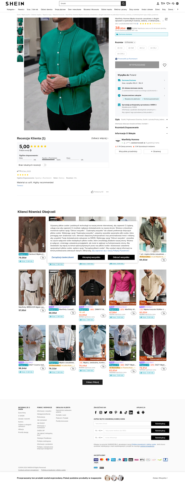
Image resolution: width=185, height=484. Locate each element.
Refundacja (41, 417)
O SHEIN (21, 416)
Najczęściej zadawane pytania (63, 411)
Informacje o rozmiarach (41, 427)
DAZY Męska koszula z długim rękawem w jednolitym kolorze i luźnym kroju (123, 365)
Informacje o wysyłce (44, 411)
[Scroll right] (178, 9)
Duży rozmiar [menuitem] (134, 9)
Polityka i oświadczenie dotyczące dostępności (45, 448)
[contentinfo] (131, 461)
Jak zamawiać (42, 420)
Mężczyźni (26, 15)
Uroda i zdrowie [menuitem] (147, 9)
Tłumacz (20, 185)
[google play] (143, 413)
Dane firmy (22, 413)
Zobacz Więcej (92, 382)
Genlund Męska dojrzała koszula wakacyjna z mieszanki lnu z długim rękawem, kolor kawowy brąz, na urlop (32, 254)
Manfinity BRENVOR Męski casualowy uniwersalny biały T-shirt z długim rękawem (32, 307)
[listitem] (32, 241)
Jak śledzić (41, 423)
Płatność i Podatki (62, 418)
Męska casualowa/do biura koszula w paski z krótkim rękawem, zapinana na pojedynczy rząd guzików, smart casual (62, 363)
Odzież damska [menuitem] (46, 9)
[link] (163, 3)
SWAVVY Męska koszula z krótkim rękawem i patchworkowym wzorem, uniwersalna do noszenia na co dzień (92, 309)
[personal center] (157, 3)
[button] (173, 3)
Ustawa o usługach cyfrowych (24, 425)
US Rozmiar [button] (129, 42)
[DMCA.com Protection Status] (101, 468)
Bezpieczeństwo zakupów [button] (131, 95)
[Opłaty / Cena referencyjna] (126, 28)
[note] (26, 261)
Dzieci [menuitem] (157, 9)
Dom (18, 15)
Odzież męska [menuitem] (106, 9)
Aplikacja (141, 407)
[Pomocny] (92, 191)
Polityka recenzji (24, 150)
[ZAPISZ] (164, 65)
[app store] (138, 413)
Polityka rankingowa (44, 441)
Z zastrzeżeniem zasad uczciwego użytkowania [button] (139, 91)
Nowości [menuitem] (21, 9)
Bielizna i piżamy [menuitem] (120, 9)
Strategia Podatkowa (44, 438)
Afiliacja (21, 429)
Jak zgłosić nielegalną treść (44, 434)
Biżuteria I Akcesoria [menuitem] (91, 9)
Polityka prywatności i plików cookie (144, 444)
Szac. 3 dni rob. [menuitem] (32, 9)
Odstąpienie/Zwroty (43, 414)
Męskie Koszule (58, 15)
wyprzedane (137, 65)
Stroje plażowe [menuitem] (60, 9)
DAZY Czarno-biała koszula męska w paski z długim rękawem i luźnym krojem (32, 365)
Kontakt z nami (61, 415)
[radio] (120, 48)
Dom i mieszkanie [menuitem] (74, 9)
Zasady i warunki (24, 419)
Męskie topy (47, 15)
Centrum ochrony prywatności (28, 470)
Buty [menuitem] (164, 9)
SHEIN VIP (41, 431)
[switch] (44, 165)
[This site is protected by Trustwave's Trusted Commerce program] (96, 468)
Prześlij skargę (23, 432)
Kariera (20, 422)
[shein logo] (15, 3)
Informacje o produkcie (45, 444)
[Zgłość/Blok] (107, 191)
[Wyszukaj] (123, 3)
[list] (114, 412)
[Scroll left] (175, 9)
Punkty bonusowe (62, 421)
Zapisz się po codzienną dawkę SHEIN (109, 419)
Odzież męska (36, 15)
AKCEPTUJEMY (99, 455)
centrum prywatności (147, 446)
